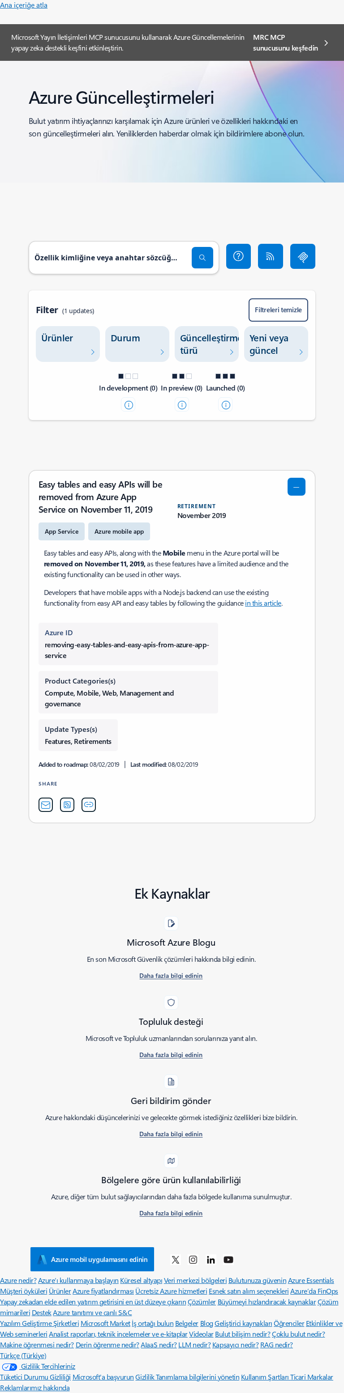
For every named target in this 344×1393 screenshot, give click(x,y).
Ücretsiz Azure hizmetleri (171, 1290)
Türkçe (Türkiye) (23, 1355)
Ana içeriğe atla (23, 4)
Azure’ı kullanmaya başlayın (78, 1280)
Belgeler (186, 1323)
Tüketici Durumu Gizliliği (35, 1376)
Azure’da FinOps (314, 1290)
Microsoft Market (105, 1323)
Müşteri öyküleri (23, 1290)
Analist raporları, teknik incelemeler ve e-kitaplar (118, 1333)
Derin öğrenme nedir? (107, 1344)
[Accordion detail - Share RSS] (67, 805)
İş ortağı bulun (152, 1323)
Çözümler (202, 1301)
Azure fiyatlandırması (103, 1290)
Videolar (201, 1333)
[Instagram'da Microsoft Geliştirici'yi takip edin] (193, 1259)
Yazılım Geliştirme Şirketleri (39, 1323)
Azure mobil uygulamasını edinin (99, 1259)
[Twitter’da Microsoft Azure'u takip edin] (175, 1259)
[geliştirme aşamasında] (128, 404)
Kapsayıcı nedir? (235, 1344)
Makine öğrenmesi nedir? (37, 1344)
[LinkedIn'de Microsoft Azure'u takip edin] (211, 1259)
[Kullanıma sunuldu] (225, 404)
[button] (238, 256)
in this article (263, 602)
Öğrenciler (289, 1323)
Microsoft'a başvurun (103, 1376)
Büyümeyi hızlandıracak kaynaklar (267, 1301)
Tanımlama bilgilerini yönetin (197, 1376)
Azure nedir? (18, 1280)
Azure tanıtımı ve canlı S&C (92, 1312)
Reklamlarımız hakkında (34, 1387)
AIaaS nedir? (158, 1344)
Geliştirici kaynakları (243, 1323)
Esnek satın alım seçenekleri (249, 1290)
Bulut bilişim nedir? (242, 1333)
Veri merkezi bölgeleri (195, 1280)
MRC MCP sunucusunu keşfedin (285, 42)
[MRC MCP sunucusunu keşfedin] (302, 256)
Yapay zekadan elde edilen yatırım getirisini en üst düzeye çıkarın (93, 1301)
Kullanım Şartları (265, 1376)
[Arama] (202, 257)
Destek (42, 1312)
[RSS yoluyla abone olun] (270, 256)
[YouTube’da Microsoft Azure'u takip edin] (228, 1259)
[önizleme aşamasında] (182, 404)
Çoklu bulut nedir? (298, 1333)
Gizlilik (145, 1376)
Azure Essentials (311, 1280)
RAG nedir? (276, 1344)
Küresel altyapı (141, 1280)
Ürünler (60, 1290)
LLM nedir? (194, 1344)
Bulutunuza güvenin (257, 1280)
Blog (206, 1323)
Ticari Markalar (311, 1376)
